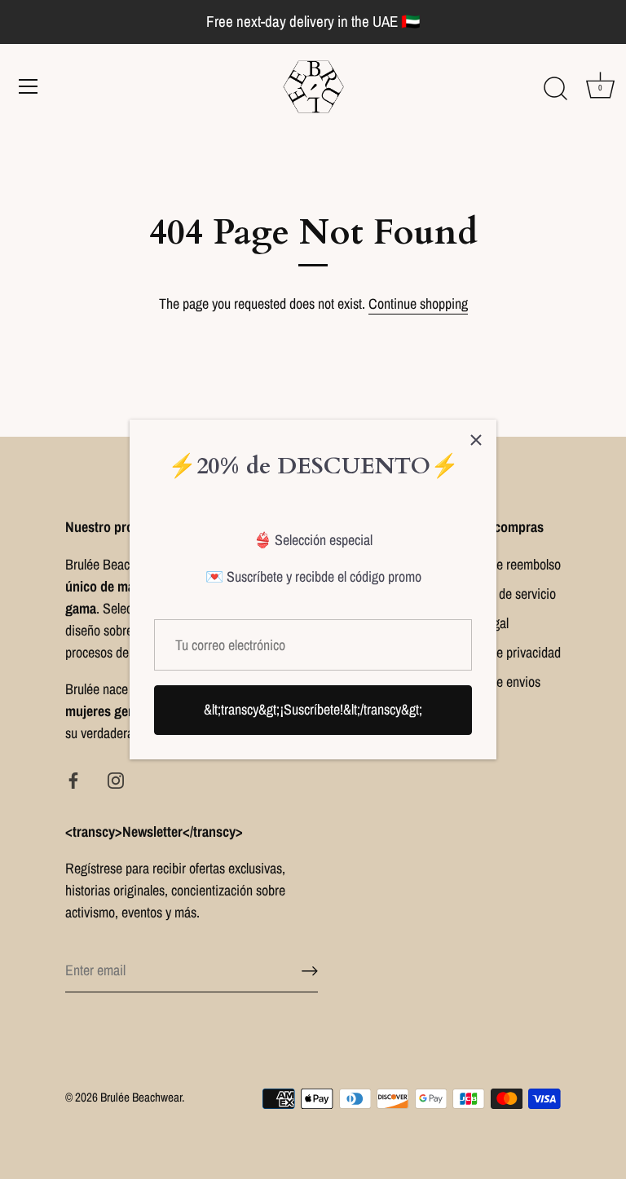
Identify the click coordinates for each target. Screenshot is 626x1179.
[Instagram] (116, 779)
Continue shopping (418, 303)
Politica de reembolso (504, 564)
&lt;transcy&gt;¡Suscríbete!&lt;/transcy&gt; (313, 709)
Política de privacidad (504, 652)
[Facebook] (73, 779)
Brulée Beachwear (141, 1097)
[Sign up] (310, 970)
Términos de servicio (501, 593)
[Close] (476, 440)
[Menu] (28, 86)
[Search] (555, 89)
